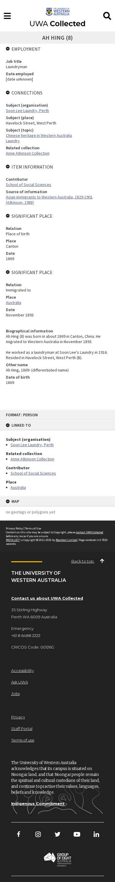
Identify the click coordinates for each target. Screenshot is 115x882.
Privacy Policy (14, 528)
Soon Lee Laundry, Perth (32, 444)
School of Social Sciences (33, 473)
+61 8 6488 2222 (25, 635)
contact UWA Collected (89, 532)
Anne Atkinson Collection (32, 459)
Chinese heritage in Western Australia (39, 135)
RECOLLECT (13, 540)
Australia (18, 487)
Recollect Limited (66, 540)
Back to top (83, 561)
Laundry (13, 140)
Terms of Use (33, 528)
